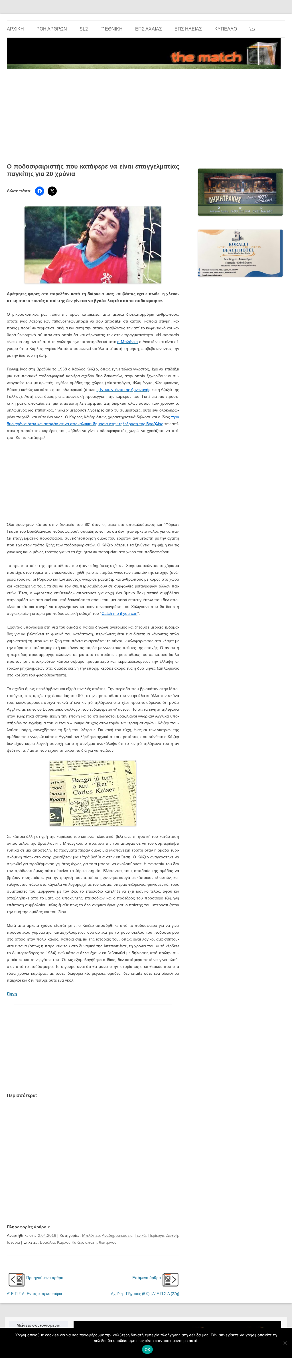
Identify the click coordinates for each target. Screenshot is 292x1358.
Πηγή (12, 994)
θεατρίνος (107, 1242)
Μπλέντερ (91, 1235)
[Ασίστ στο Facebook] (39, 191)
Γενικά (140, 1235)
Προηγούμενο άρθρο (44, 1277)
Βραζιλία (47, 1242)
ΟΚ (147, 1349)
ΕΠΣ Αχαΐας (148, 29)
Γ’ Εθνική (111, 29)
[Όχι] (285, 1343)
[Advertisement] (146, 114)
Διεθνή (172, 1235)
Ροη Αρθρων (51, 29)
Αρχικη (15, 29)
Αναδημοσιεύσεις (117, 1235)
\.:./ (252, 29)
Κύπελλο (225, 29)
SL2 (84, 29)
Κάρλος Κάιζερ (70, 1242)
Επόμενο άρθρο (146, 1277)
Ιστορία (13, 1242)
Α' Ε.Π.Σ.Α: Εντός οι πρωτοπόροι (34, 1294)
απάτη (91, 1242)
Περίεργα (156, 1235)
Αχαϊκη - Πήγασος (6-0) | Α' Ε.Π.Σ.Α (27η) (145, 1294)
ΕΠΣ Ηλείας (188, 29)
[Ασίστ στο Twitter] (52, 191)
